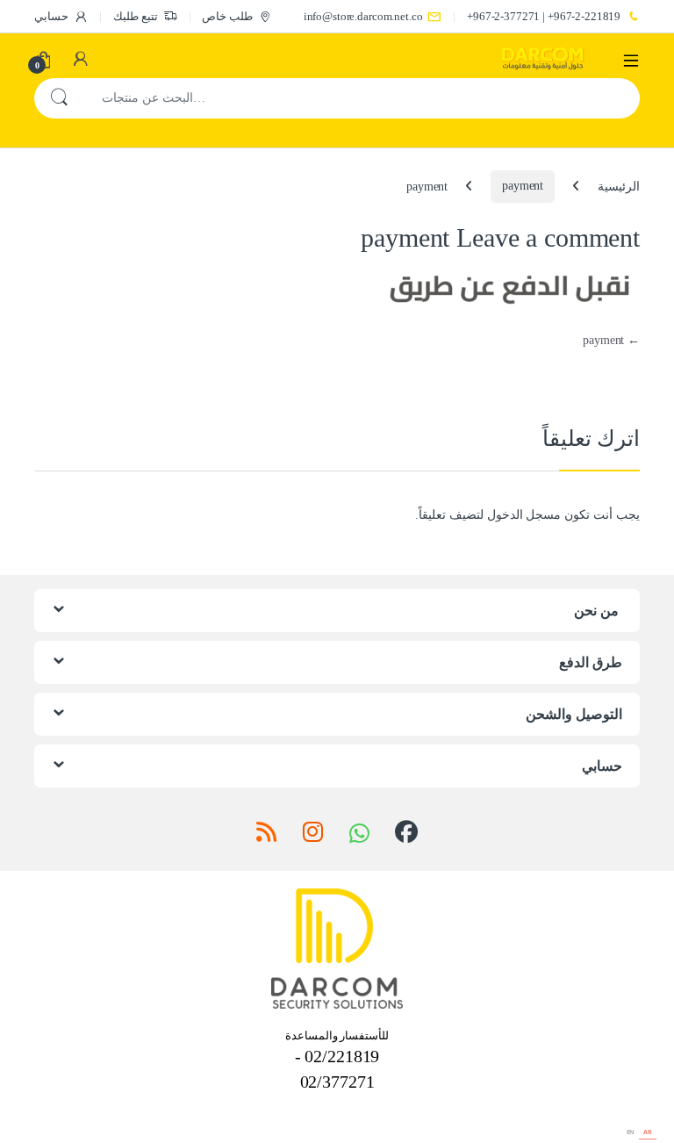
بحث (58, 98)
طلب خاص (227, 16)
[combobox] (361, 98)
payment (522, 185)
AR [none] (647, 1132)
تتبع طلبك (135, 16)
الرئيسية (619, 185)
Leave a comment (548, 238)
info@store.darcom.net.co (363, 16)
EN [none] (631, 1132)
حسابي (51, 16)
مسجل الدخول (524, 514)
